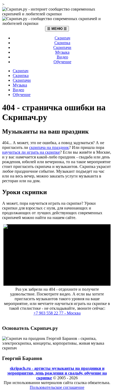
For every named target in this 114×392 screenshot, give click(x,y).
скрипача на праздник (49, 147)
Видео (62, 57)
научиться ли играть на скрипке (31, 152)
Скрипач (62, 38)
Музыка (62, 52)
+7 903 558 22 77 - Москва (57, 313)
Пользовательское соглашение (57, 387)
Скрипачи (62, 47)
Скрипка (62, 42)
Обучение (62, 62)
